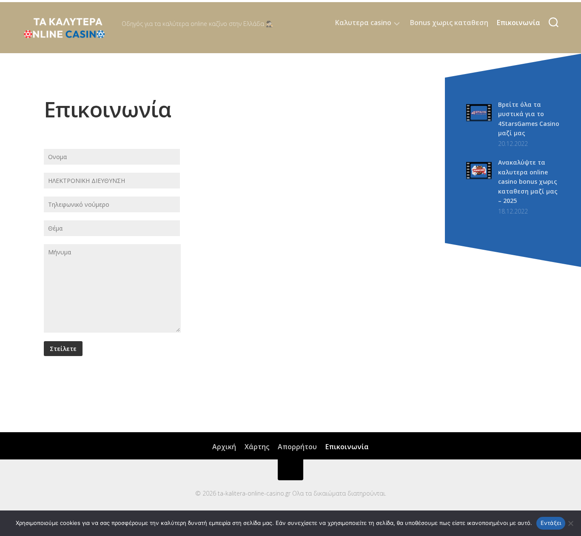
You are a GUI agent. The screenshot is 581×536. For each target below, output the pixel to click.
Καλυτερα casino (363, 22)
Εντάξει (551, 522)
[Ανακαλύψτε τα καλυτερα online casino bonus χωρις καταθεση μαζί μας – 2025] (479, 181)
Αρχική (224, 446)
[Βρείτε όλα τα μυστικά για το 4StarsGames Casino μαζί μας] (479, 123)
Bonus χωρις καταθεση (449, 22)
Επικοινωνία (518, 22)
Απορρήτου (297, 446)
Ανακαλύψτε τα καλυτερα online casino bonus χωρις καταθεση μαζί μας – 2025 (528, 181)
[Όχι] (570, 523)
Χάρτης (257, 446)
